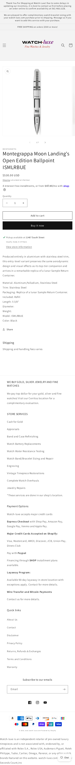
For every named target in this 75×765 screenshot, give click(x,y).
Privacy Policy (14, 643)
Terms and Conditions (19, 659)
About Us (12, 619)
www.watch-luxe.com (33, 730)
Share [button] (10, 329)
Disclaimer (13, 635)
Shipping (6, 180)
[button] (4, 45)
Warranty (12, 667)
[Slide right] (45, 142)
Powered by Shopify (48, 730)
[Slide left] (30, 142)
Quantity (7, 196)
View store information (19, 246)
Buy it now (37, 225)
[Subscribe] (64, 689)
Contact (11, 627)
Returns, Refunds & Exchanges (24, 651)
